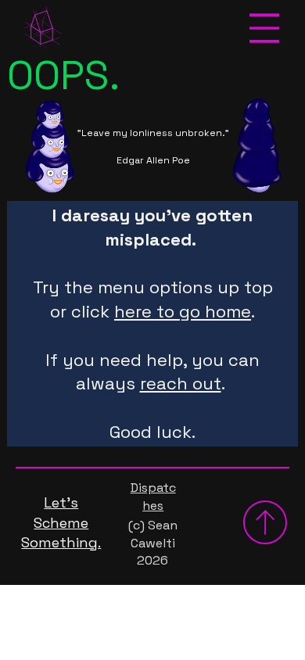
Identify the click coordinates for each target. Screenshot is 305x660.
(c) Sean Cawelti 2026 (153, 543)
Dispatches (153, 496)
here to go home (182, 311)
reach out (180, 383)
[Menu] (265, 28)
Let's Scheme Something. (61, 522)
